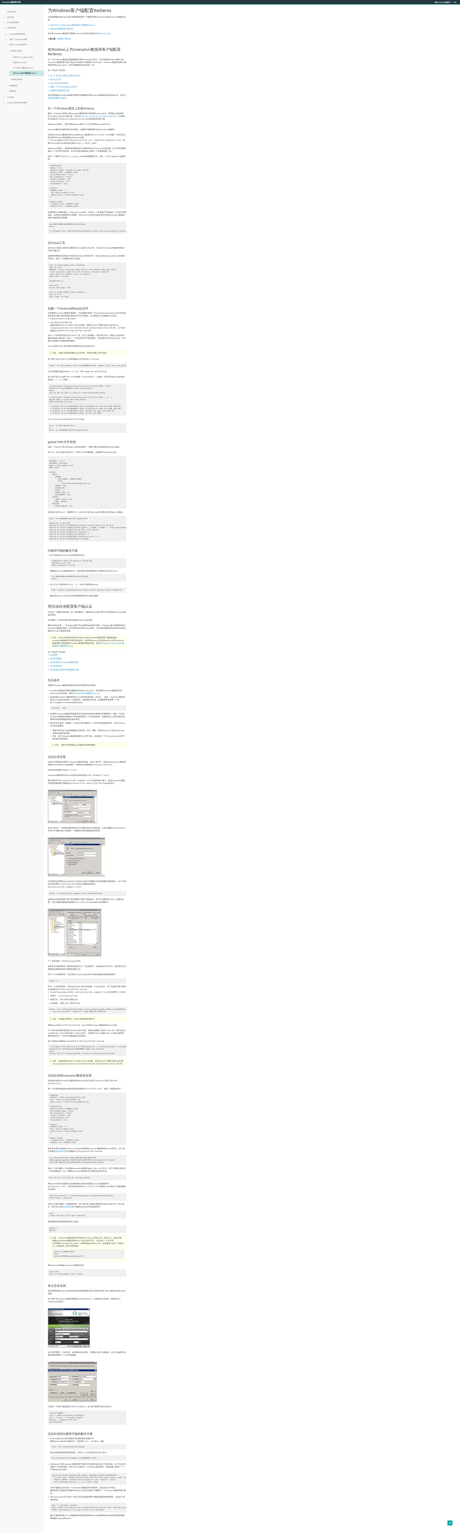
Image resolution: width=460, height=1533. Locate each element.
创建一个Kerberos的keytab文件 (63, 86)
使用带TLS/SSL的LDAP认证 (23, 57)
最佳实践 (10, 17)
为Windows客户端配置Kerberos (25, 73)
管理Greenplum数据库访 (18, 45)
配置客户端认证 (17, 51)
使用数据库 (13, 86)
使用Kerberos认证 (19, 62)
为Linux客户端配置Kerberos (23, 68)
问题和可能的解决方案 (59, 90)
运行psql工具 (55, 79)
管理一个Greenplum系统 (18, 39)
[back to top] (450, 1523)
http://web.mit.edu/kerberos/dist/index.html (98, 116)
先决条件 (54, 655)
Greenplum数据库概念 (17, 34)
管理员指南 (11, 28)
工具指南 (10, 97)
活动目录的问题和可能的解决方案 (64, 669)
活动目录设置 (56, 658)
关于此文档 (11, 12)
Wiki (455, 2)
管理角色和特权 (17, 79)
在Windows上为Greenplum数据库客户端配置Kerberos (72, 25)
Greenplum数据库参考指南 (17, 103)
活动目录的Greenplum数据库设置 (64, 662)
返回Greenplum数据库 (442, 2)
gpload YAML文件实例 (59, 83)
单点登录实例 (56, 666)
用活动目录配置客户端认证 (61, 29)
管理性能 (12, 91)
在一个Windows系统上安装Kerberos (65, 75)
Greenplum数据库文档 (11, 2)
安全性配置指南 (13, 22)
